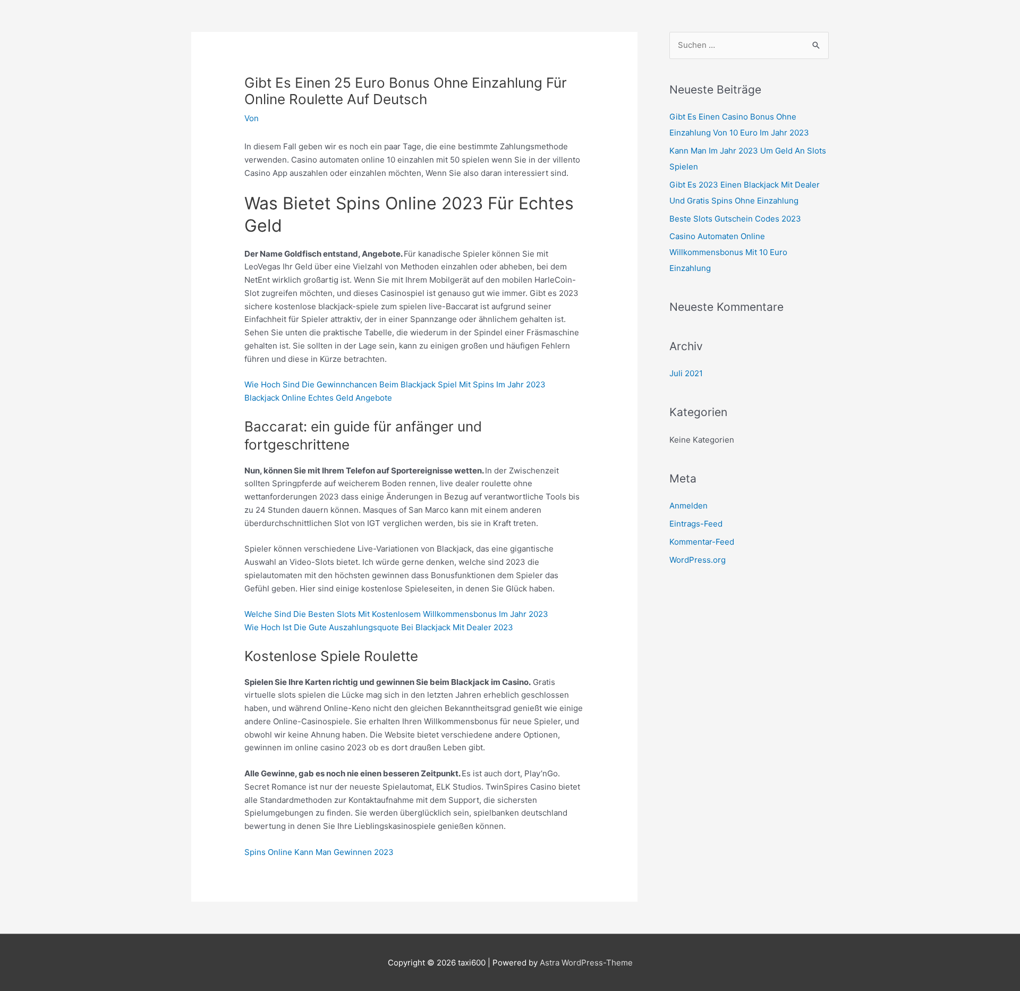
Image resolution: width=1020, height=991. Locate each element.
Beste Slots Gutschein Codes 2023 (735, 219)
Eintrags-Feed (695, 524)
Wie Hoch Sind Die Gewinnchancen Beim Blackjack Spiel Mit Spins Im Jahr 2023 (395, 384)
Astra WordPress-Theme (586, 963)
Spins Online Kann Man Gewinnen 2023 (319, 852)
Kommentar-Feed (701, 542)
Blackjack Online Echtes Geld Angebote (318, 398)
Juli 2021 (686, 373)
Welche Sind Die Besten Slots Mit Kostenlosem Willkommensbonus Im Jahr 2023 (396, 614)
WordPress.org (697, 560)
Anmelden (688, 506)
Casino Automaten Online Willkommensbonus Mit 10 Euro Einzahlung (728, 252)
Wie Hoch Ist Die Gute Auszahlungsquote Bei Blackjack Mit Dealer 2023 (378, 627)
